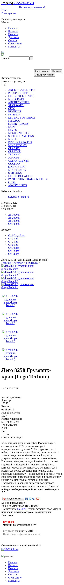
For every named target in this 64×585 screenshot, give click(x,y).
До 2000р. (14, 217)
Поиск (5, 58)
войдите (22, 508)
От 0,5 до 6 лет (16, 235)
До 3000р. (14, 220)
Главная (6, 262)
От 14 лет (13, 253)
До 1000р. (14, 214)
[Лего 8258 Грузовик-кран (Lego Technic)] (19, 268)
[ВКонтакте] (26, 499)
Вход (4, 10)
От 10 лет (13, 247)
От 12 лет (13, 250)
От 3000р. (14, 223)
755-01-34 (17, 3)
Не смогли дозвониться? (32, 7)
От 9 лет (13, 244)
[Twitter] (30, 499)
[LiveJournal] (33, 499)
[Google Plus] (37, 499)
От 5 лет (13, 238)
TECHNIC (32, 262)
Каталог (18, 262)
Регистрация (8, 13)
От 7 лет (13, 241)
